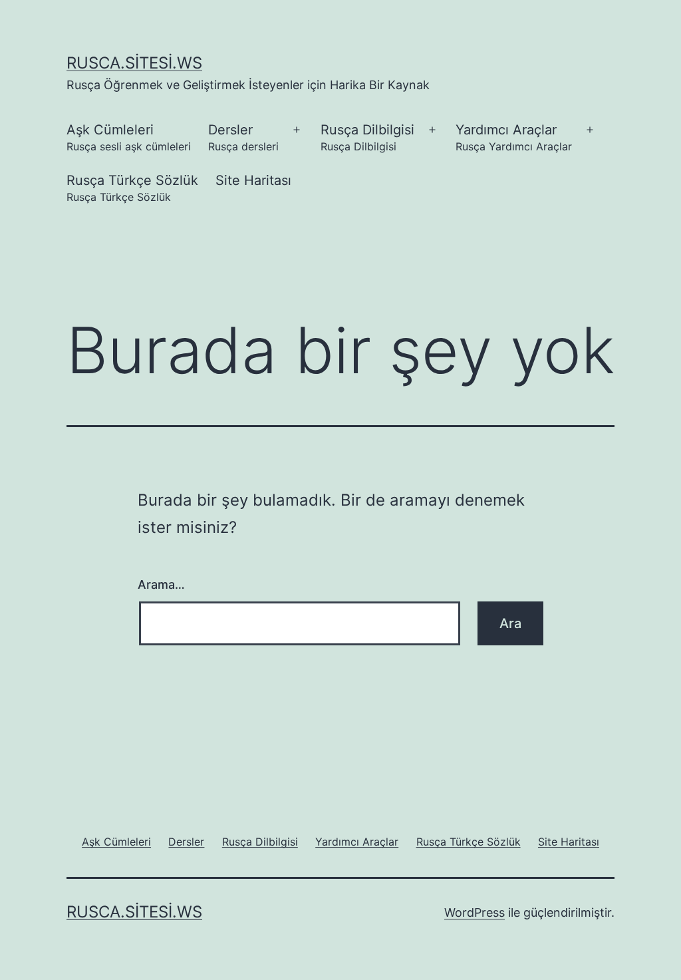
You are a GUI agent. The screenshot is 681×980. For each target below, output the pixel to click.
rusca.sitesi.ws (134, 63)
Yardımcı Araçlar (514, 137)
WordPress (474, 912)
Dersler (243, 137)
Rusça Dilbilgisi (367, 137)
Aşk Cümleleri (129, 137)
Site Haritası (253, 180)
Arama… (161, 584)
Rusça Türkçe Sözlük (132, 188)
